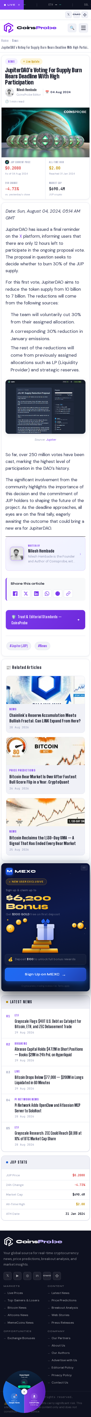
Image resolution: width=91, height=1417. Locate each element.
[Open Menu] (83, 27)
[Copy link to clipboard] (68, 594)
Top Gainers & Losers (23, 1300)
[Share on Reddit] (57, 594)
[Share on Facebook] (15, 594)
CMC (47, 1276)
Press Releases (63, 1323)
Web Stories (61, 1315)
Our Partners (61, 1338)
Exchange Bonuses (21, 1338)
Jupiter (51, 440)
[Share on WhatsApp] (47, 594)
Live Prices (15, 1293)
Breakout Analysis (65, 1308)
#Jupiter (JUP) (19, 646)
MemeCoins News (21, 1323)
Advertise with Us (64, 1360)
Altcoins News (18, 1315)
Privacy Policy (62, 1375)
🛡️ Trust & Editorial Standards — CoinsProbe (46, 619)
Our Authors (61, 1353)
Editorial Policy (63, 1368)
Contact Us (60, 1382)
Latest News (61, 1293)
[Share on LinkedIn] (36, 594)
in (37, 1275)
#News (42, 646)
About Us (58, 1345)
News (15, 41)
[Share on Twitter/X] (25, 594)
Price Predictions (64, 1300)
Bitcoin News (17, 1308)
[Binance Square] (84, 14)
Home (4, 41)
